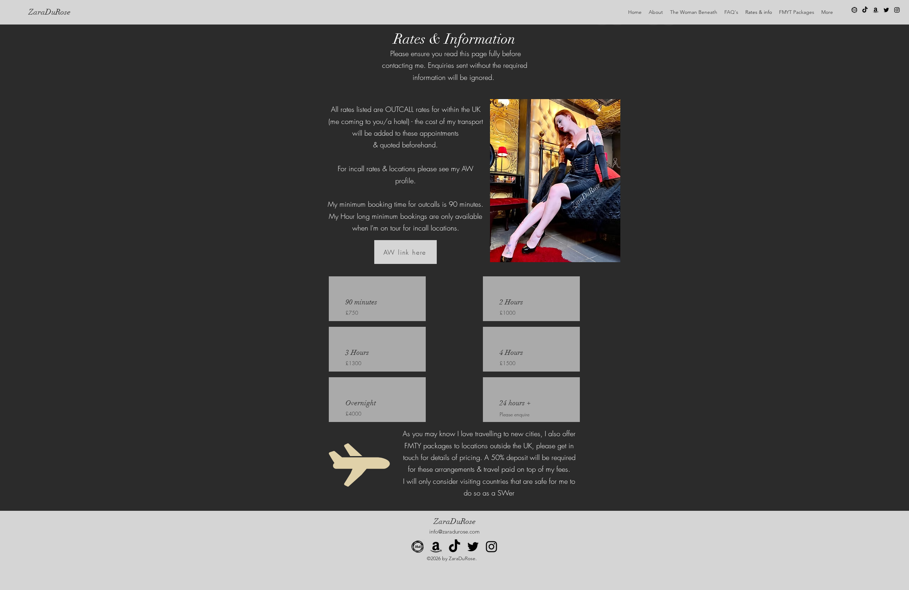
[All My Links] (854, 9)
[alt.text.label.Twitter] (886, 9)
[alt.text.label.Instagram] (896, 9)
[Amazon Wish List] (875, 9)
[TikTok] (865, 9)
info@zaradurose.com (454, 531)
